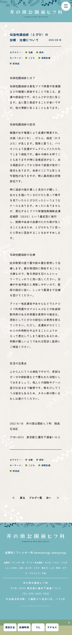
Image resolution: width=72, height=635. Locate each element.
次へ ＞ (52, 498)
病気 (41, 52)
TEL (38, 627)
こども (31, 57)
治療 (30, 52)
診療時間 (24, 627)
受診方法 (10, 627)
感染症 (16, 63)
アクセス (52, 627)
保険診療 (45, 57)
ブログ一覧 (35, 498)
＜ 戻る (18, 498)
